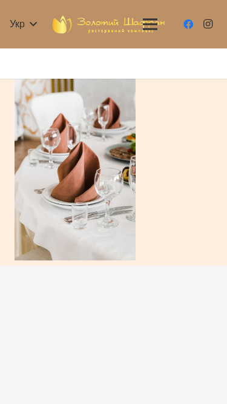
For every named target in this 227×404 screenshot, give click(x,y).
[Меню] (150, 24)
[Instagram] (207, 24)
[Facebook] (188, 24)
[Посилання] (109, 24)
